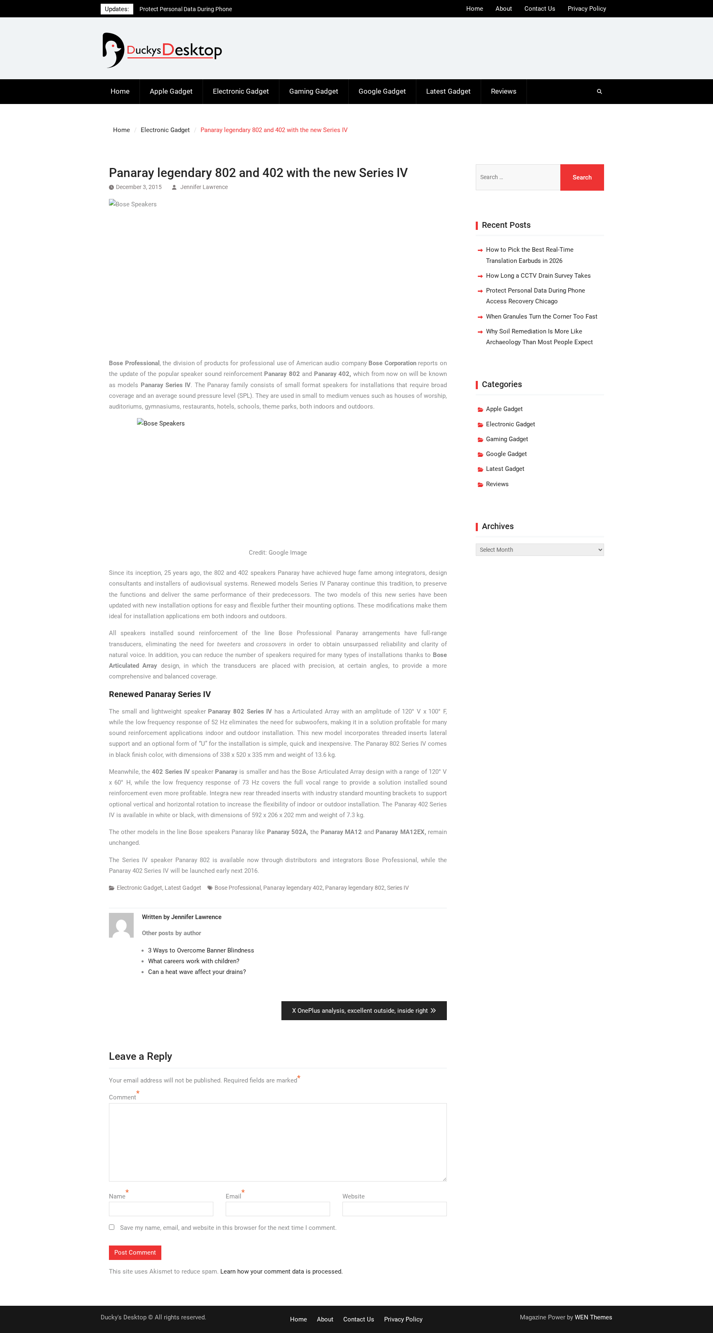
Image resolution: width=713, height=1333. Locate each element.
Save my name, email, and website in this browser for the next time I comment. (228, 1227)
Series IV (398, 887)
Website (353, 1196)
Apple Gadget (171, 91)
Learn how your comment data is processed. (281, 1271)
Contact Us (539, 8)
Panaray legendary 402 (293, 887)
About (504, 8)
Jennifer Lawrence (204, 187)
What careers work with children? (193, 961)
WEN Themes (593, 1317)
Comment (122, 1097)
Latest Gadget (448, 91)
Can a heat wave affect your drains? (197, 972)
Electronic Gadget (241, 91)
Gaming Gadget (313, 91)
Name (117, 1196)
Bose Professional (238, 887)
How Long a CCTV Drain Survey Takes (538, 275)
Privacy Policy (587, 8)
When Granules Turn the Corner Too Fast (541, 316)
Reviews (504, 91)
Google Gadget (382, 91)
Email (233, 1196)
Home (474, 8)
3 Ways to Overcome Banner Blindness (201, 950)
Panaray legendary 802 (355, 887)
